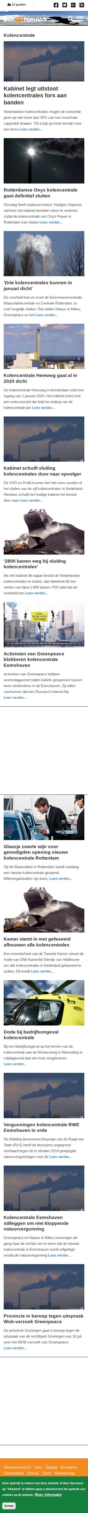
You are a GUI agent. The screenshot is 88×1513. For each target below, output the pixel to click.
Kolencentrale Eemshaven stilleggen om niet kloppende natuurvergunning (36, 1223)
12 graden (18, 4)
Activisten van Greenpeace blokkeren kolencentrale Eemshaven (34, 659)
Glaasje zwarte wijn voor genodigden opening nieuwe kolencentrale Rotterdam (36, 852)
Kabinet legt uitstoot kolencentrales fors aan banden (35, 95)
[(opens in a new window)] (56, 6)
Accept (8, 1505)
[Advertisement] (44, 750)
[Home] (25, 19)
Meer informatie (48, 1495)
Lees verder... (31, 129)
